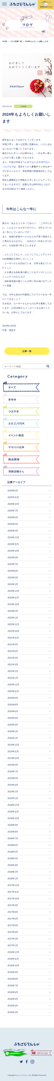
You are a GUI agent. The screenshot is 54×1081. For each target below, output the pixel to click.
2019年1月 (13, 798)
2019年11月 (13, 751)
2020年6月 (13, 711)
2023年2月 (13, 611)
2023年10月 (13, 604)
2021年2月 (13, 671)
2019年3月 (13, 785)
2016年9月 (13, 972)
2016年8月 (13, 979)
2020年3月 (13, 724)
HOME (4, 41)
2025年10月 (13, 504)
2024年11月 (13, 544)
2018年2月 (13, 872)
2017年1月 (13, 945)
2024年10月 (13, 550)
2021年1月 (13, 678)
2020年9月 (13, 698)
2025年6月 (13, 517)
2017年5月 (13, 925)
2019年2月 (13, 791)
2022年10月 (13, 631)
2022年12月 (13, 624)
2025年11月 (13, 497)
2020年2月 (13, 731)
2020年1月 (13, 738)
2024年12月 (13, 537)
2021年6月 (13, 651)
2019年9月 (13, 765)
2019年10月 (13, 758)
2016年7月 (13, 985)
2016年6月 (13, 992)
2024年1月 (13, 584)
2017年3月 (13, 932)
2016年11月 (13, 958)
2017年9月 (13, 905)
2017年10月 (13, 898)
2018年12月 (13, 805)
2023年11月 (13, 597)
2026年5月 (13, 490)
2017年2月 (13, 938)
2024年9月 (13, 557)
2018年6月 (13, 845)
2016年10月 (13, 965)
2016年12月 (13, 952)
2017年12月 (13, 885)
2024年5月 (13, 577)
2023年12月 (13, 591)
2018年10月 (13, 818)
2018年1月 (13, 878)
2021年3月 (13, 664)
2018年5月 (13, 851)
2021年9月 (13, 644)
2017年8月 (13, 912)
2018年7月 (13, 838)
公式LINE (16, 308)
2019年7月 (13, 771)
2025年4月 (13, 530)
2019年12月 (13, 744)
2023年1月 (13, 617)
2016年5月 (13, 999)
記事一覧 (27, 351)
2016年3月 (13, 1012)
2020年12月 (13, 684)
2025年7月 (13, 510)
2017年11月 (13, 892)
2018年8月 (13, 831)
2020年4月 (13, 718)
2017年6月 (13, 918)
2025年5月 (13, 524)
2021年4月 (13, 658)
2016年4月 (13, 1005)
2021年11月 (13, 637)
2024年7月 (13, 564)
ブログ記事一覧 (16, 41)
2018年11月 (13, 811)
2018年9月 (13, 825)
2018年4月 (13, 858)
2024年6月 (13, 571)
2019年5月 (13, 778)
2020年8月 (13, 704)
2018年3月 (13, 865)
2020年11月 (13, 691)
